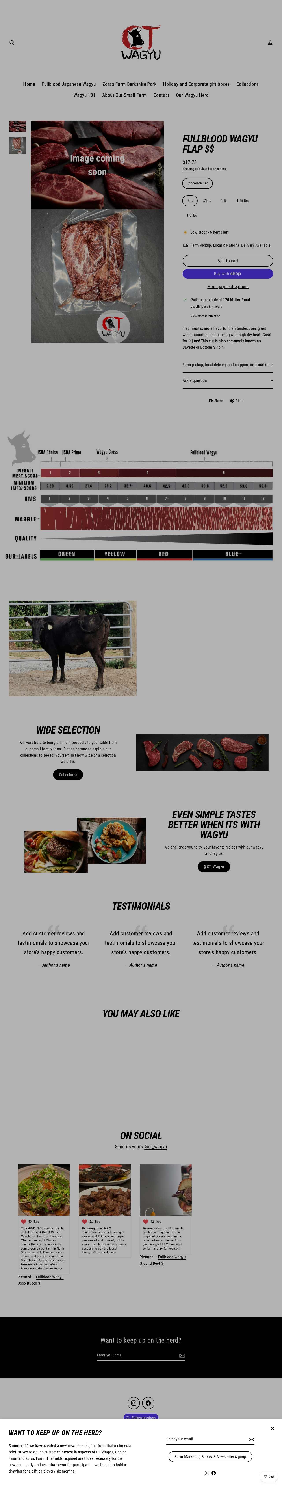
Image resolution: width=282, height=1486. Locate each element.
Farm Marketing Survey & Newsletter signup (210, 1456)
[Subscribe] (250, 1439)
